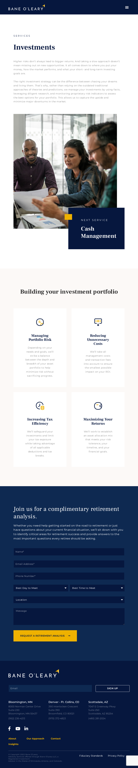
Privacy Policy (116, 755)
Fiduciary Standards (91, 755)
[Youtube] (18, 728)
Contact (56, 738)
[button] (127, 7)
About (12, 738)
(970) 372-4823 (57, 718)
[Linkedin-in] (26, 728)
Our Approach (35, 738)
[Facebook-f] (9, 728)
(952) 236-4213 (16, 718)
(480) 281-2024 (97, 718)
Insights (13, 744)
